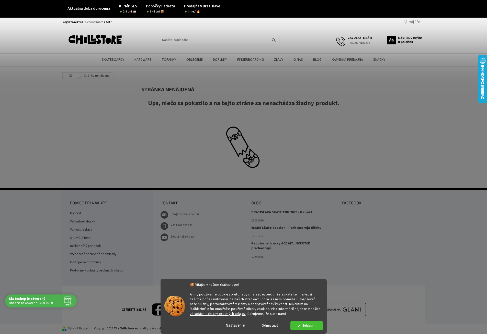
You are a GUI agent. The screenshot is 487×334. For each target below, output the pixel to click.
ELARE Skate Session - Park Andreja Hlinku (286, 228)
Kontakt (75, 213)
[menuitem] (113, 60)
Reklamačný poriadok (85, 246)
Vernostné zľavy (81, 229)
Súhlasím (308, 325)
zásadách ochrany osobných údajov (218, 313)
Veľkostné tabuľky (82, 221)
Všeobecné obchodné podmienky (93, 254)
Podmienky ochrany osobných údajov (96, 270)
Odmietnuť (270, 325)
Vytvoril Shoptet (78, 328)
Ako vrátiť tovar (81, 238)
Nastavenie (235, 325)
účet (107, 22)
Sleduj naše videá (182, 236)
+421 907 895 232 (181, 225)
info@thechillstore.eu (185, 214)
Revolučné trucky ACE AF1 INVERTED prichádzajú (280, 246)
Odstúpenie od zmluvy (85, 262)
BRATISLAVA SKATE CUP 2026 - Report (281, 212)
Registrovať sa (72, 22)
